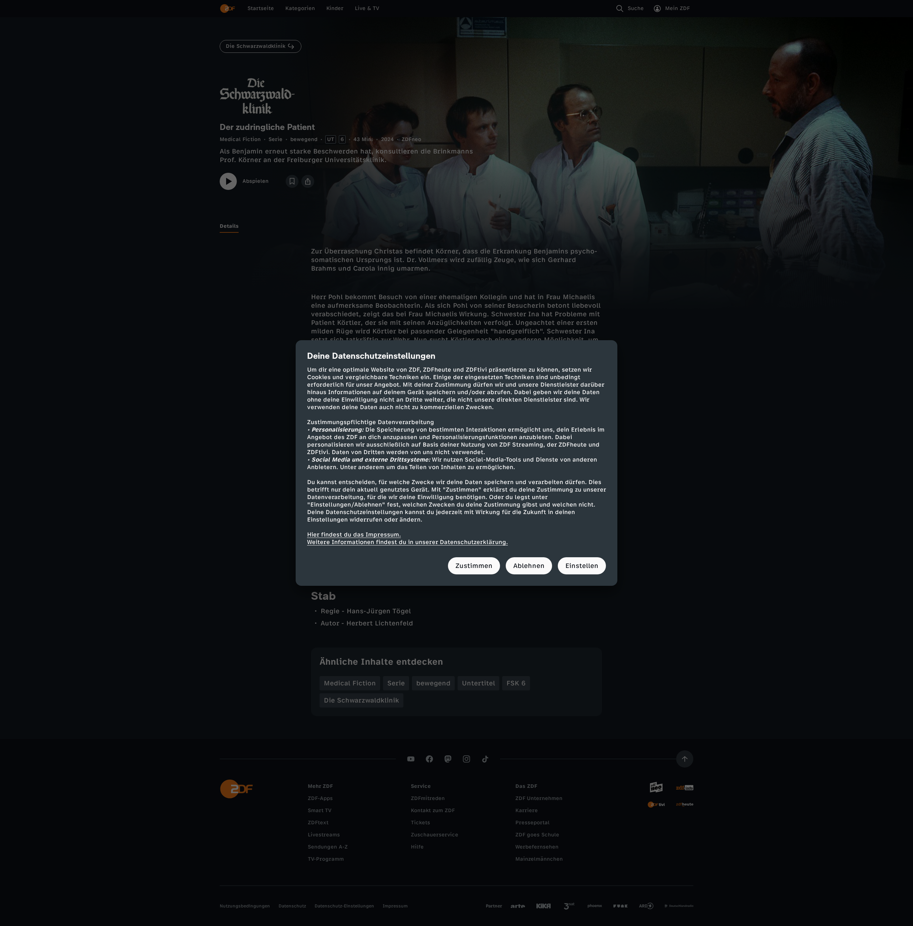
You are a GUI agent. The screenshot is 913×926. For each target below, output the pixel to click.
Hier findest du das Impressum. (354, 534)
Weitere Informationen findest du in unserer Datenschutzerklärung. (407, 542)
